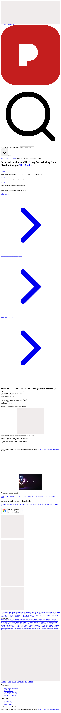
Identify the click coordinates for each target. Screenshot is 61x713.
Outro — (22, 614)
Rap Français (7, 689)
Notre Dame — (9, 612)
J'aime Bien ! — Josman (34, 496)
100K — (21, 612)
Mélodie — (29, 616)
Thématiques (4, 149)
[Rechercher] (9, 155)
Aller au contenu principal (7, 24)
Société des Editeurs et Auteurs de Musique (48, 449)
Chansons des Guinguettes (10, 692)
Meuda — (11, 614)
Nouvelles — (24, 615)
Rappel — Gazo (5, 496)
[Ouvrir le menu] (10, 155)
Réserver (3, 171)
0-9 (32, 682)
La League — (13, 615)
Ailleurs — (34, 614)
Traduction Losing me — (25, 626)
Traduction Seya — (49, 619)
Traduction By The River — (12, 628)
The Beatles (25, 165)
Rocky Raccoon (5, 504)
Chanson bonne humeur (10, 695)
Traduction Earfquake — (46, 626)
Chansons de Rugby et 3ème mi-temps (13, 693)
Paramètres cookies (8, 702)
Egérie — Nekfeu (23, 496)
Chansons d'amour (8, 691)
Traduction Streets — (30, 622)
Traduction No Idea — (49, 621)
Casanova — (30, 612)
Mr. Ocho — (20, 616)
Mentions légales (8, 701)
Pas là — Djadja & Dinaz (46, 496)
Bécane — (41, 612)
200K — (49, 612)
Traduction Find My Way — (10, 623)
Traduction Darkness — (37, 625)
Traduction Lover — (31, 621)
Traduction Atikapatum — (11, 622)
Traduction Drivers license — (30, 619)
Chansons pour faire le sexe (11, 688)
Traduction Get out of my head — (36, 628)
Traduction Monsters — (10, 619)
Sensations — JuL (14, 496)
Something (49, 504)
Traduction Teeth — (11, 621)
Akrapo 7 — (9, 616)
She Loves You (33, 504)
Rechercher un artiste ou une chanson (10, 147)
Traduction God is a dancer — (48, 622)
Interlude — (46, 614)
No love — (33, 615)
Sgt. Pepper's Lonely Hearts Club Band (19, 504)
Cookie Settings (8, 704)
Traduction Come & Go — (18, 625)
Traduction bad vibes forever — (33, 623)
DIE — (42, 615)
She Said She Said (42, 504)
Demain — (50, 615)
